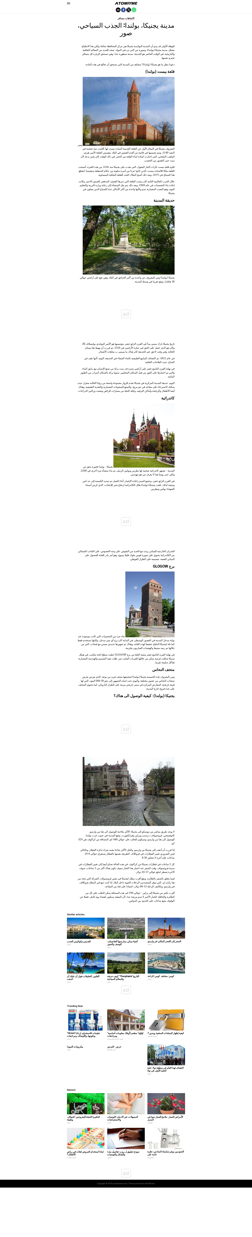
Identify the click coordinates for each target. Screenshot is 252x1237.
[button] (68, 3)
